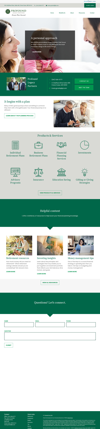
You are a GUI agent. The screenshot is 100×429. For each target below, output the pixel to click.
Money (29, 426)
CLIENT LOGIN (90, 5)
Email (37, 321)
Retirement (30, 416)
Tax (28, 424)
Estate (29, 420)
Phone (68, 321)
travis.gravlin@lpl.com (53, 5)
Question (7, 331)
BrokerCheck (70, 417)
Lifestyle (30, 428)
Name (6, 321)
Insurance (30, 422)
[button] (52, 12)
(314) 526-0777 (40, 5)
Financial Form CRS (48, 415)
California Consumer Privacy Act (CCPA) (82, 428)
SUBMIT (8, 345)
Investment (30, 418)
